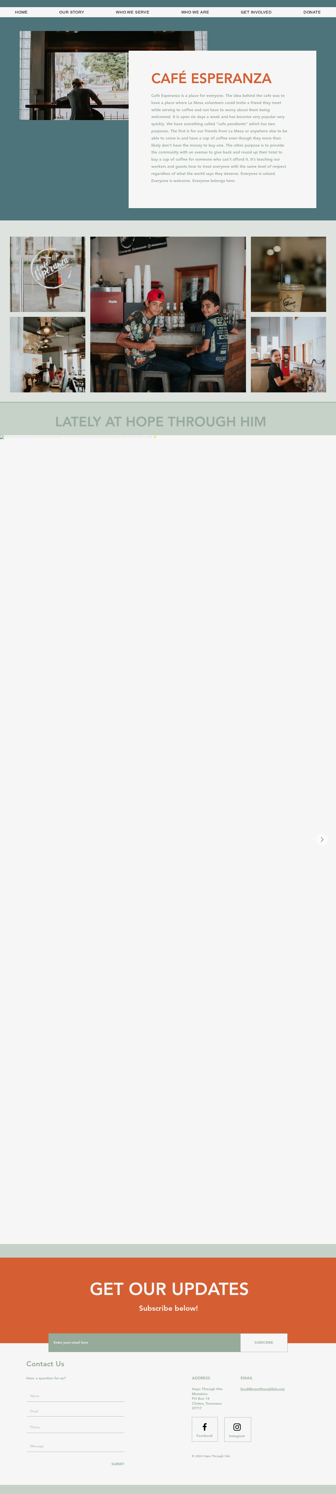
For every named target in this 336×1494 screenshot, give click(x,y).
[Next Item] (322, 839)
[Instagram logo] (237, 1427)
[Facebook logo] (205, 1427)
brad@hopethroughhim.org (263, 1389)
